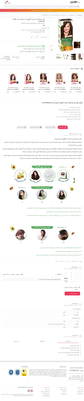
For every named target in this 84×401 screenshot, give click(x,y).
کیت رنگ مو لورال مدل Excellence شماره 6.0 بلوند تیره (44, 89)
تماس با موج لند (80, 391)
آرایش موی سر (79, 15)
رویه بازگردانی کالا (46, 395)
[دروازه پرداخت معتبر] (24, 375)
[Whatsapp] (28, 391)
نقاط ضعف (42, 341)
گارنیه (56, 261)
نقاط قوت (68, 341)
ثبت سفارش (47, 389)
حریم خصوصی (63, 393)
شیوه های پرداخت (46, 393)
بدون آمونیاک (74, 261)
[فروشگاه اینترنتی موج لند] (74, 2)
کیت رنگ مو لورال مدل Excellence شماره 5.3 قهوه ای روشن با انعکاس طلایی (29, 89)
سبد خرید (64, 391)
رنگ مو (68, 261)
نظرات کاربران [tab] (49, 127)
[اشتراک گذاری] (51, 49)
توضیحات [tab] (61, 127)
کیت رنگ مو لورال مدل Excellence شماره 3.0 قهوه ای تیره (13, 89)
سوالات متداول (80, 393)
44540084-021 (74, 371)
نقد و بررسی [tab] (21, 127)
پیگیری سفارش (63, 389)
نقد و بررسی (16, 341)
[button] (70, 92)
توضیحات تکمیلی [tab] (34, 127)
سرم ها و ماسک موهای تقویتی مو (70, 251)
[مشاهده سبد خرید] (6, 3)
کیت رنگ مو (71, 15)
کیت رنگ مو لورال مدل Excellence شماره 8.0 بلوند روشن (60, 89)
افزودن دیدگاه (73, 293)
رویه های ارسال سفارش (45, 391)
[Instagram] (31, 391)
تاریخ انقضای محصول (40, 57)
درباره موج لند (80, 389)
